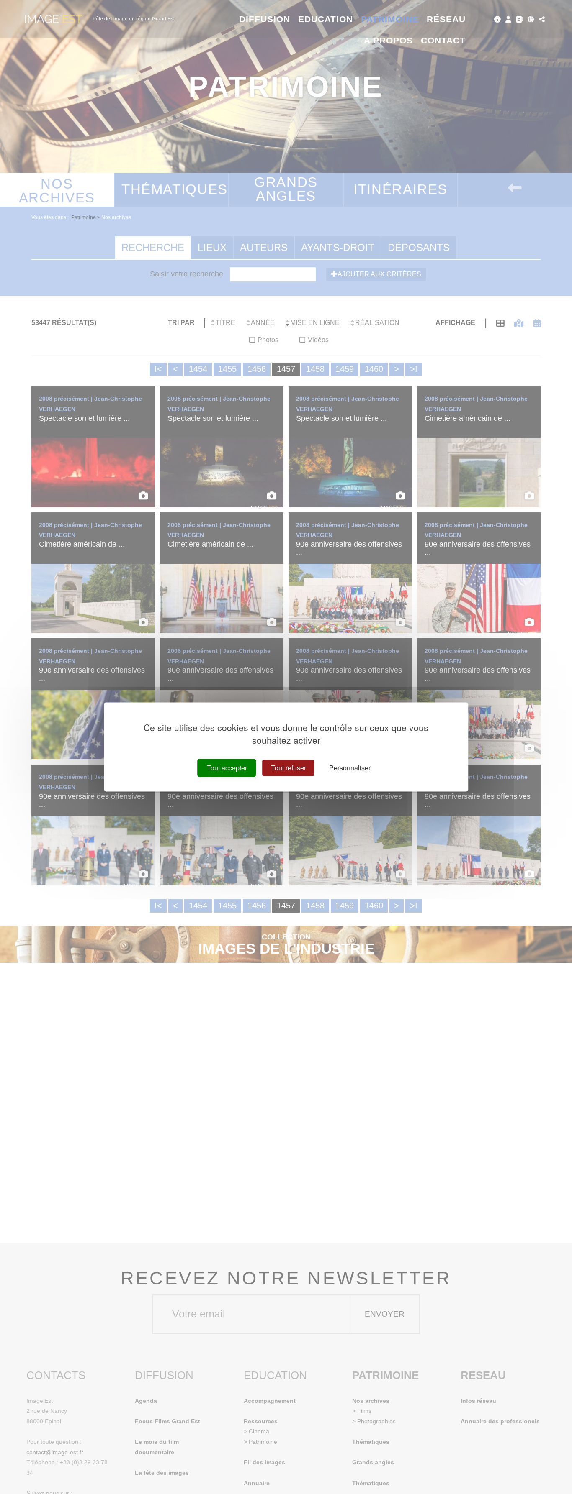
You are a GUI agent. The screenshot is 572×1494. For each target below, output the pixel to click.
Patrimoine (390, 19)
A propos (388, 40)
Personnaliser (350, 768)
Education (325, 19)
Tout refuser (288, 768)
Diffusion (265, 19)
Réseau (446, 19)
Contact (443, 40)
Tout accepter (227, 768)
